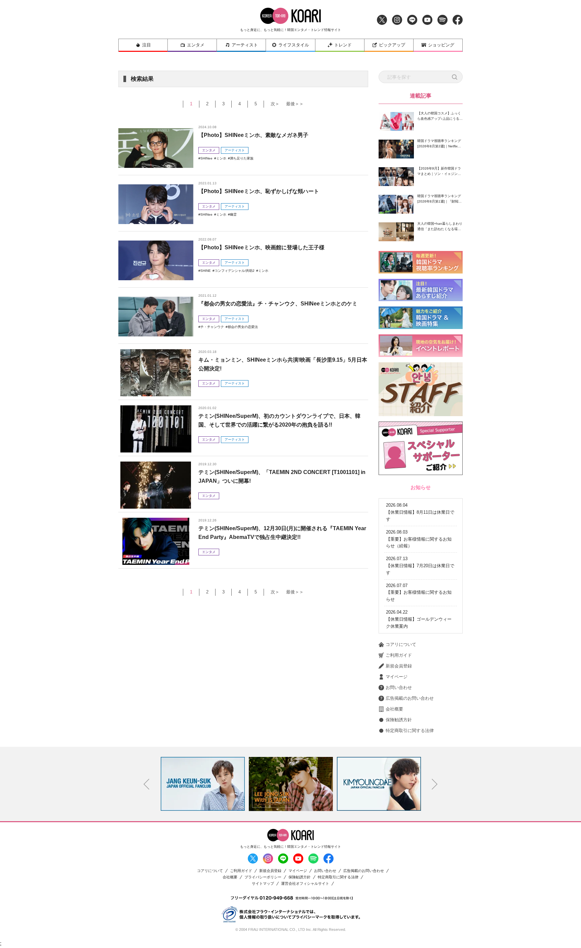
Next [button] (434, 784)
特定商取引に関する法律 (410, 730)
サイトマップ (263, 883)
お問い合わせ (399, 687)
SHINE (205, 270)
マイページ (397, 676)
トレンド (343, 44)
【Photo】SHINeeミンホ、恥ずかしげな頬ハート (258, 191)
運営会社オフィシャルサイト (305, 883)
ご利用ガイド (399, 655)
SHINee (206, 158)
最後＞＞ (295, 103)
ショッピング (441, 44)
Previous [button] (146, 784)
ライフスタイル (293, 44)
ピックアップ (392, 44)
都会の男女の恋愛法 (243, 327)
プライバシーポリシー (262, 877)
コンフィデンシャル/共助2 (235, 270)
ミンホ (221, 158)
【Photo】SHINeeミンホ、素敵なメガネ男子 (253, 135)
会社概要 (394, 709)
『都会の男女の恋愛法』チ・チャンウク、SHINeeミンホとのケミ (277, 303)
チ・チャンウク (212, 327)
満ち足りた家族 (242, 158)
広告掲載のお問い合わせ (410, 698)
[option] (203, 784)
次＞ (275, 103)
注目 (146, 44)
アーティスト (245, 44)
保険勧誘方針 (399, 719)
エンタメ (195, 44)
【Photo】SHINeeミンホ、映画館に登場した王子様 (261, 247)
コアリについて (401, 644)
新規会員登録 (399, 665)
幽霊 (233, 214)
